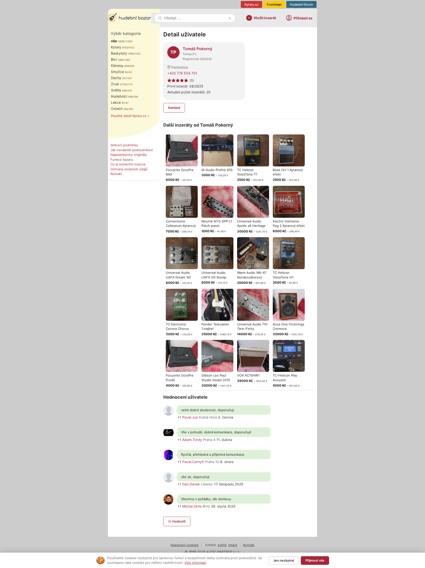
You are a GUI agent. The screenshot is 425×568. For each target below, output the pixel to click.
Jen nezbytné (283, 560)
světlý (222, 545)
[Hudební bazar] (129, 18)
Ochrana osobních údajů (129, 169)
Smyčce (119, 72)
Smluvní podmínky (124, 145)
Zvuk (118, 84)
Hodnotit (179, 521)
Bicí (117, 59)
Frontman (274, 4)
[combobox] (195, 18)
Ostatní (119, 108)
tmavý (232, 545)
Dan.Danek (191, 484)
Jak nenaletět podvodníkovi (131, 150)
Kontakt (116, 174)
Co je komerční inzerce (128, 164)
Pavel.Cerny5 (193, 462)
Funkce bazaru (121, 159)
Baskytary (122, 53)
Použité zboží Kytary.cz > (130, 116)
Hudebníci (122, 96)
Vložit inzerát (265, 17)
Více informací (195, 563)
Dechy (119, 78)
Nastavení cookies (184, 545)
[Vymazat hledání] (230, 18)
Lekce (118, 102)
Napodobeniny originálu (128, 155)
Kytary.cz (251, 4)
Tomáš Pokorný (197, 48)
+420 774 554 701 (182, 73)
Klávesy (120, 65)
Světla (118, 90)
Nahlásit (174, 108)
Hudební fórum (301, 4)
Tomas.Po (189, 54)
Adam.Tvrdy (192, 439)
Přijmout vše (314, 560)
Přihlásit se (303, 18)
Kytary (119, 47)
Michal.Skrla (192, 506)
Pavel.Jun (190, 417)
